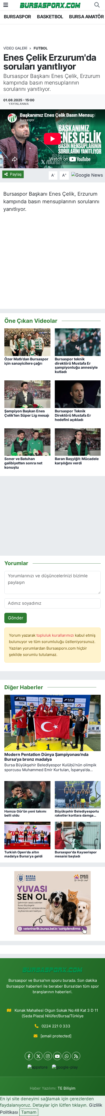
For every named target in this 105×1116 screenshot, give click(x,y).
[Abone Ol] (87, 175)
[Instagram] (48, 1056)
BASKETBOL (50, 16)
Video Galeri (15, 48)
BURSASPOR (17, 16)
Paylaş (16, 174)
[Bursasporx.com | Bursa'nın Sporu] (50, 5)
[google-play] (65, 1068)
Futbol (41, 48)
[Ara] (97, 5)
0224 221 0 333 (56, 1026)
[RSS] (76, 1056)
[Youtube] (57, 1056)
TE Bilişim (66, 1088)
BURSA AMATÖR (86, 16)
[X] (38, 1056)
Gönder (15, 617)
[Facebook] (29, 1056)
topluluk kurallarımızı (55, 635)
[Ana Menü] (5, 4)
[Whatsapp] (66, 1056)
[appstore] (37, 1068)
